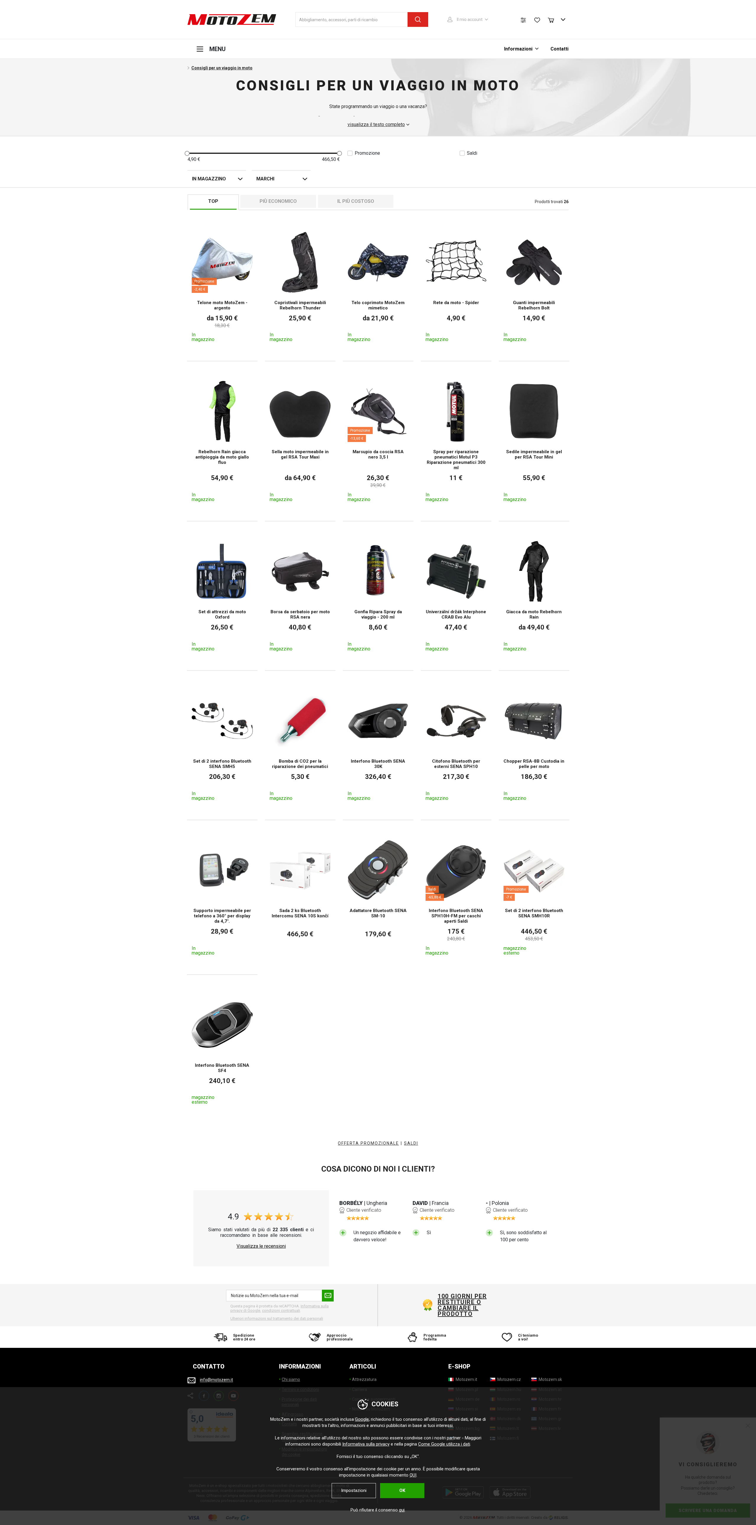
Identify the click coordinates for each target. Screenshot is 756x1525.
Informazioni (518, 49)
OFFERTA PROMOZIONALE (368, 1143)
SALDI (411, 1143)
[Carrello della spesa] (554, 19)
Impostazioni (353, 1490)
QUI (413, 1475)
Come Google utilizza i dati (444, 1444)
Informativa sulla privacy (366, 1444)
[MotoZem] (232, 19)
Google (362, 1419)
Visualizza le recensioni (261, 1246)
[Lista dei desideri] (537, 20)
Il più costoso (355, 201)
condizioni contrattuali (281, 1310)
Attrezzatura (364, 1379)
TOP (213, 201)
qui (402, 1510)
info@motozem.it (216, 1380)
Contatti (559, 49)
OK (402, 1490)
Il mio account (470, 19)
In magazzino (209, 179)
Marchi (265, 179)
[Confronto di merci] (523, 20)
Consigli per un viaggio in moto (221, 68)
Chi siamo (291, 1379)
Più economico (278, 201)
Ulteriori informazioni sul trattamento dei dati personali (276, 1318)
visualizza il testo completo (376, 124)
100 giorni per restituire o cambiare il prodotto (462, 1305)
